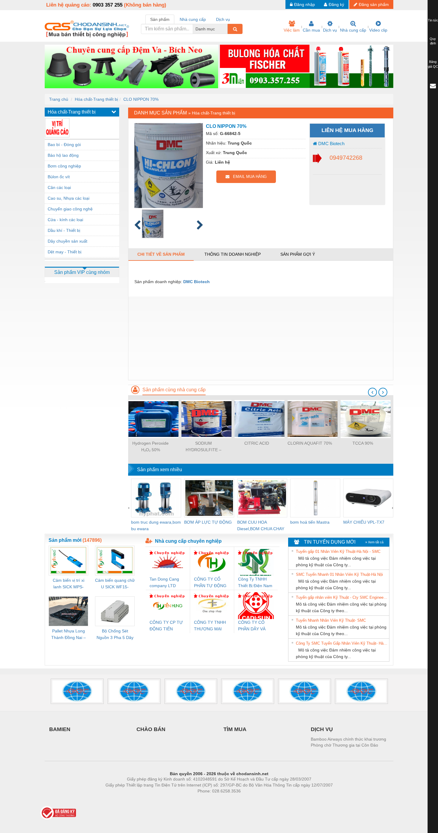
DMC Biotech (330, 143)
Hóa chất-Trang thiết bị (96, 99)
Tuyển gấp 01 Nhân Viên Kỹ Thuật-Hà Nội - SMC (338, 551)
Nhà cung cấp (353, 30)
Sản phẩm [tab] (160, 19)
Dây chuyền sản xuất (67, 241)
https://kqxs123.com (248, 800)
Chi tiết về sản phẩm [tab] (161, 254)
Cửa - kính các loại (65, 219)
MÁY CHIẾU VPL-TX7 (363, 522)
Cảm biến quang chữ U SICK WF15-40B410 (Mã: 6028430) (115, 584)
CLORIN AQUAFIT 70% (310, 443)
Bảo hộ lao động (63, 155)
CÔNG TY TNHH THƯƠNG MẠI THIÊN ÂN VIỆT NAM (210, 626)
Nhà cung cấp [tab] (193, 19)
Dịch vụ (330, 30)
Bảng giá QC (433, 64)
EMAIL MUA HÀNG (248, 176)
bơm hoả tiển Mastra (310, 522)
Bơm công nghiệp (64, 166)
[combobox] (226, 29)
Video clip (378, 30)
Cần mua (311, 30)
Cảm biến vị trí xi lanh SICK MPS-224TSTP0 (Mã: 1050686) (68, 584)
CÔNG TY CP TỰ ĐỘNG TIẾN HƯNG (166, 626)
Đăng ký (336, 4)
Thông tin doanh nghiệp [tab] (232, 254)
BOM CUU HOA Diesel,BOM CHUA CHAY (260, 525)
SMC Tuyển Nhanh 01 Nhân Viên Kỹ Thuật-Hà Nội (339, 574)
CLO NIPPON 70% (141, 99)
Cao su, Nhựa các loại (68, 198)
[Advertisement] (260, 338)
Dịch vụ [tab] (223, 19)
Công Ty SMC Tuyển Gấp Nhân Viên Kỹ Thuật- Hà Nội (342, 643)
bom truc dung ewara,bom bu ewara (156, 525)
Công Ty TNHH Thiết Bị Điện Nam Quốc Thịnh (255, 583)
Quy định (433, 41)
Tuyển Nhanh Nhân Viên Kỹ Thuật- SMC (331, 620)
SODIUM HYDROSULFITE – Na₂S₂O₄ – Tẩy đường (203, 447)
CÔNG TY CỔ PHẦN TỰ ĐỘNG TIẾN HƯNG (210, 583)
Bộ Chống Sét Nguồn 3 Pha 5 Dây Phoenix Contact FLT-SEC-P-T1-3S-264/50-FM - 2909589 (115, 635)
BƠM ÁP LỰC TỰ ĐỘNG (208, 522)
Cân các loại (59, 187)
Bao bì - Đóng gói (64, 144)
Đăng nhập (304, 4)
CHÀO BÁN (150, 729)
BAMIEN (59, 729)
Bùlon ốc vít (59, 176)
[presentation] (372, 392)
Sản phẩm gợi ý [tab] (297, 254)
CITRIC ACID (256, 443)
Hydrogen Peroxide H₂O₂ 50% (150, 446)
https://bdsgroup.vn (211, 800)
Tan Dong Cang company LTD (164, 582)
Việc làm (292, 30)
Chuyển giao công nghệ (70, 209)
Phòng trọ (180, 800)
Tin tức (433, 20)
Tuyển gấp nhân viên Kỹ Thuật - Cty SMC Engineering (342, 597)
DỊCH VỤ (322, 729)
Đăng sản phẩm (374, 4)
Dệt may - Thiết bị (64, 251)
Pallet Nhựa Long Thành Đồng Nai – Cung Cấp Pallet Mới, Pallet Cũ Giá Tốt (68, 635)
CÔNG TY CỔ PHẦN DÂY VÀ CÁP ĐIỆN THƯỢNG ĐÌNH (253, 626)
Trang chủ (58, 99)
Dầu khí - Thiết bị (64, 230)
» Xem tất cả (374, 542)
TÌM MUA (234, 729)
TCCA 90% (362, 443)
